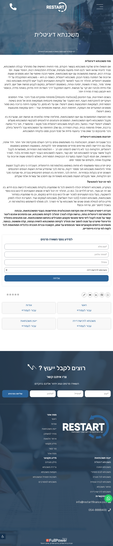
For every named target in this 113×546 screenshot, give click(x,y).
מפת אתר (52, 453)
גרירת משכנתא (49, 467)
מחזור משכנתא (104, 487)
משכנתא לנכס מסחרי (101, 472)
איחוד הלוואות (50, 439)
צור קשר (53, 448)
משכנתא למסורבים (48, 482)
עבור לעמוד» (84, 310)
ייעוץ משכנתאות (60, 51)
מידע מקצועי (51, 444)
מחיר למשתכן (50, 434)
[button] (3, 536)
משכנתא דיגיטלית (102, 462)
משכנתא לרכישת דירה (84, 321)
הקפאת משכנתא (49, 472)
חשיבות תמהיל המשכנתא (45, 477)
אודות (29, 305)
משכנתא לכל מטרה (102, 477)
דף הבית (71, 51)
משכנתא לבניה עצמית (100, 482)
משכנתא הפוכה (103, 467)
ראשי (84, 305)
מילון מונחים (51, 462)
